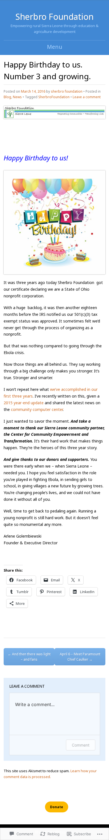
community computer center (37, 409)
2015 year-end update (24, 402)
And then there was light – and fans (29, 657)
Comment (80, 745)
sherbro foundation (66, 91)
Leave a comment (87, 97)
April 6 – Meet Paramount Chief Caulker (80, 657)
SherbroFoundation (54, 97)
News (17, 97)
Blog (7, 97)
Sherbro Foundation (54, 16)
